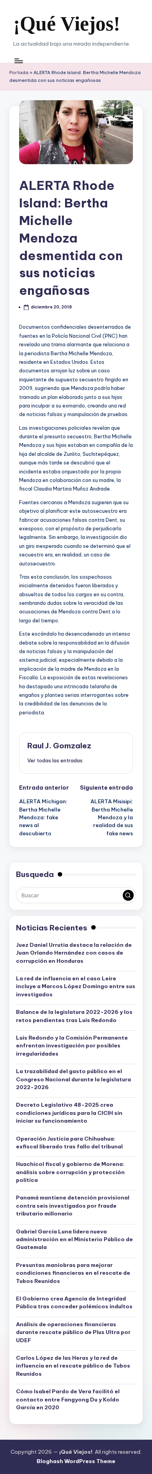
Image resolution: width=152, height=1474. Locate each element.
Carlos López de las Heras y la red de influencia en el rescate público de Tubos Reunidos (73, 1365)
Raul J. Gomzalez (59, 745)
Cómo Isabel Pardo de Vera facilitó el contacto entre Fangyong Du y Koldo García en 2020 (68, 1399)
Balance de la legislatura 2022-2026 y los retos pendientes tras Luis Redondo (74, 1015)
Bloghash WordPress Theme (76, 1461)
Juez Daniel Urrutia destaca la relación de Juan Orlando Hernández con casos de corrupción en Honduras (74, 952)
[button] (55, 760)
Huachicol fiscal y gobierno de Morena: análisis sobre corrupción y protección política (70, 1171)
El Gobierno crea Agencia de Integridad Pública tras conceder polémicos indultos (74, 1302)
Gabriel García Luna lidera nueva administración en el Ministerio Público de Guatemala (74, 1239)
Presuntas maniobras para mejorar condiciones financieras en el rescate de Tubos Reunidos (73, 1272)
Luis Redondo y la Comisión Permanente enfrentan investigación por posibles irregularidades (72, 1045)
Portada (18, 72)
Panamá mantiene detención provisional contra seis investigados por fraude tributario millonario (72, 1205)
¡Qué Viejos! (66, 23)
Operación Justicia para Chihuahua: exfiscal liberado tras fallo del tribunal (69, 1142)
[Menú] (18, 60)
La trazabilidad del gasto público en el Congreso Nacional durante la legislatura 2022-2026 (73, 1079)
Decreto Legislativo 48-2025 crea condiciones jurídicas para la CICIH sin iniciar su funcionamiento (69, 1112)
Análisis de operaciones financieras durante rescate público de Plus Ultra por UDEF (73, 1332)
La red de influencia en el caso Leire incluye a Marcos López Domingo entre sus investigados (75, 986)
